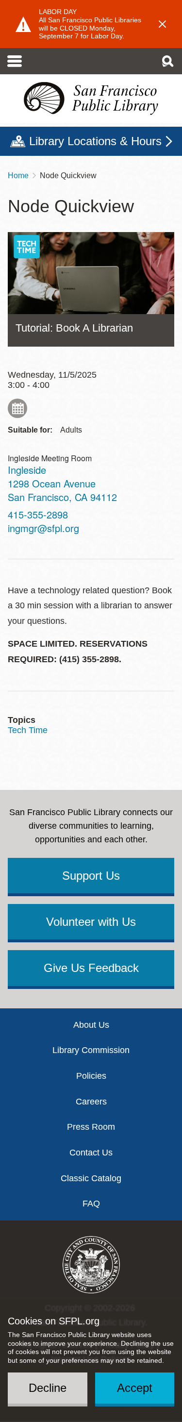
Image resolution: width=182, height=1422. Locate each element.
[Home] (91, 98)
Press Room (91, 1127)
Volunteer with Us (91, 921)
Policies (91, 1076)
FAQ (91, 1203)
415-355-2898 (38, 514)
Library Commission (91, 1050)
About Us (91, 1025)
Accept (134, 1387)
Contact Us (91, 1152)
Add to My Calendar (17, 408)
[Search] (167, 61)
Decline (47, 1387)
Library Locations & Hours (95, 141)
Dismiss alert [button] (162, 24)
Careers (91, 1101)
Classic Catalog (91, 1178)
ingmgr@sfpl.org (43, 528)
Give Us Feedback (91, 967)
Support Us (91, 875)
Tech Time (28, 730)
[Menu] (15, 61)
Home (18, 175)
